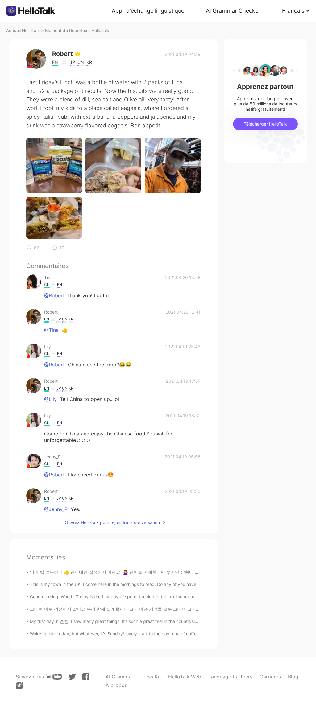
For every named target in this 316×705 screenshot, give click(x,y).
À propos (116, 685)
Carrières (270, 677)
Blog (293, 677)
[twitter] (72, 677)
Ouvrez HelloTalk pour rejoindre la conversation (112, 522)
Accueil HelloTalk (23, 30)
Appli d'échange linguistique (148, 10)
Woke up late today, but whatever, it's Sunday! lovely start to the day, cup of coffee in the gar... (126, 633)
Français (293, 10)
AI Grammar (119, 677)
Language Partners (230, 677)
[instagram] (19, 685)
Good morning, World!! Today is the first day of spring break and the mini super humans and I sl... (128, 596)
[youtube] (54, 677)
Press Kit (150, 677)
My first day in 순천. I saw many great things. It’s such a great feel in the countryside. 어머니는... (126, 621)
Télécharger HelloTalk (265, 123)
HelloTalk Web (184, 677)
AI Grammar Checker (233, 10)
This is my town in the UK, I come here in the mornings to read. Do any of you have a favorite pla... (129, 584)
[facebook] (85, 676)
